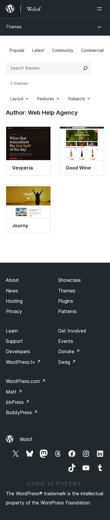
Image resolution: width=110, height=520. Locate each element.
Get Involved (72, 331)
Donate (69, 351)
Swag (67, 362)
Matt (14, 392)
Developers (18, 351)
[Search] (85, 68)
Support (14, 341)
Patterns (67, 311)
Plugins (65, 301)
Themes (14, 26)
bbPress (18, 402)
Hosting (14, 301)
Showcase (69, 280)
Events (65, 341)
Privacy (14, 311)
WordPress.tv (23, 362)
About (12, 280)
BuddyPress (22, 412)
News (12, 291)
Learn (12, 331)
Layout (16, 98)
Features (45, 98)
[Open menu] (100, 9)
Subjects (76, 98)
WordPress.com (26, 381)
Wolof (26, 439)
